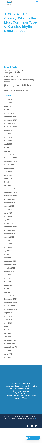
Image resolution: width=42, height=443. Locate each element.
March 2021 (8, 289)
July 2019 (7, 351)
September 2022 (10, 234)
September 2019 (10, 347)
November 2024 (10, 161)
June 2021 (8, 278)
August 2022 (9, 237)
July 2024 (8, 172)
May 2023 (8, 216)
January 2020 (9, 337)
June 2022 (8, 244)
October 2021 (9, 268)
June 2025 (8, 137)
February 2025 (10, 151)
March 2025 (8, 148)
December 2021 (10, 261)
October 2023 (9, 199)
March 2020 (8, 330)
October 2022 (9, 230)
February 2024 (10, 185)
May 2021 (7, 282)
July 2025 (8, 134)
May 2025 (8, 141)
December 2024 (10, 158)
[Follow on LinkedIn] (36, 426)
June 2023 (8, 213)
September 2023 (10, 203)
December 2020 (10, 299)
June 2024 (8, 175)
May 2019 (7, 357)
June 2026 (8, 103)
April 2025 (8, 144)
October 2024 (9, 165)
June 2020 (8, 320)
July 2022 (8, 240)
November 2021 (10, 265)
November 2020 (10, 302)
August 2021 (9, 271)
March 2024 (9, 182)
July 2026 (8, 99)
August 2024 (9, 168)
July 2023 (8, 209)
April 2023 (8, 220)
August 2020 (9, 313)
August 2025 (9, 130)
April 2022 (8, 251)
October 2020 (9, 306)
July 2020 (8, 316)
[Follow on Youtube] (31, 426)
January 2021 (9, 295)
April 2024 (8, 178)
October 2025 (9, 123)
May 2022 (8, 247)
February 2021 (9, 292)
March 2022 (8, 254)
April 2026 (8, 106)
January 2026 (9, 113)
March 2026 (8, 110)
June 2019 (8, 354)
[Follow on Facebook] (27, 426)
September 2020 (10, 309)
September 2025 (10, 127)
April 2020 (8, 326)
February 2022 (10, 258)
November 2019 (10, 340)
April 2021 (8, 285)
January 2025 (9, 154)
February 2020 (10, 333)
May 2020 (8, 323)
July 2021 (7, 275)
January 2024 (9, 189)
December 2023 (10, 192)
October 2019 (9, 344)
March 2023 (8, 223)
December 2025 (10, 117)
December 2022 (10, 227)
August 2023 (9, 206)
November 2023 (10, 196)
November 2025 (10, 120)
